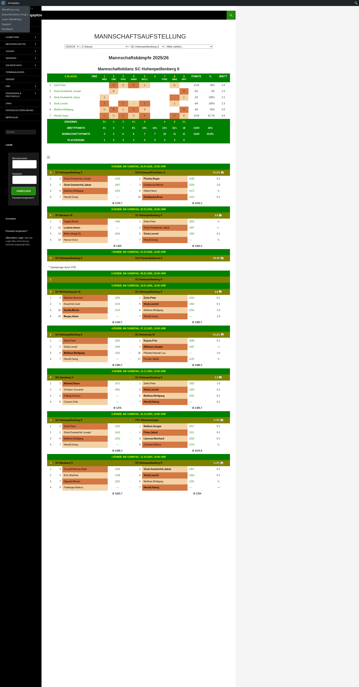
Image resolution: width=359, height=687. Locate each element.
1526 (191, 184)
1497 (191, 346)
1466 (117, 221)
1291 (117, 190)
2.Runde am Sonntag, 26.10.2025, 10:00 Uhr (138, 414)
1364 (191, 233)
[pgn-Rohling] (222, 172)
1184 (117, 233)
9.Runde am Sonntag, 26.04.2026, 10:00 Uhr (138, 166)
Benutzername (19, 158)
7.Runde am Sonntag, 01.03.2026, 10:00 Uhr (138, 252)
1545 (191, 178)
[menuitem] (3, 3)
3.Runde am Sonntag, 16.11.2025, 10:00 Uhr (139, 371)
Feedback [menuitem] (7, 28)
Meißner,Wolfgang (63, 109)
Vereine (10, 79)
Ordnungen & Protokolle (13, 95)
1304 (117, 469)
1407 (117, 184)
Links (8, 103)
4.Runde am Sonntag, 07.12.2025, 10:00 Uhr (138, 328)
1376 (191, 444)
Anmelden (11, 218)
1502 (191, 221)
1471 (117, 383)
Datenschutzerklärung (19, 110)
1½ (133, 121)
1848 (191, 340)
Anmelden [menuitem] (14, 2)
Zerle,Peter (60, 85)
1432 (117, 178)
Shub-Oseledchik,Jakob (67, 97)
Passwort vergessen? (23, 198)
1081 (117, 389)
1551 (191, 432)
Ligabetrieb (12, 37)
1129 (117, 310)
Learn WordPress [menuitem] (12, 19)
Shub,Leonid (60, 103)
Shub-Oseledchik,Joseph (67, 91)
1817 (191, 426)
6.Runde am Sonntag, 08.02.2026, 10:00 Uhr (138, 273)
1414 (117, 304)
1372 (191, 190)
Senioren (11, 58)
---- (117, 197)
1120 (191, 359)
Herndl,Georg (61, 115)
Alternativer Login (15, 238)
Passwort (17, 174)
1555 (191, 438)
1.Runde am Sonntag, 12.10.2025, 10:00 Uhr (138, 457)
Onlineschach (14, 65)
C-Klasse (71, 76)
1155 (117, 481)
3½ (104, 121)
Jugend (10, 51)
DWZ (8, 86)
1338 (117, 475)
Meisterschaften (16, 44)
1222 (191, 197)
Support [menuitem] (6, 24)
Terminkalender (15, 72)
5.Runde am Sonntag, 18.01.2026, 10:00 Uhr (138, 285)
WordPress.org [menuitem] (10, 9)
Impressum (12, 117)
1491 (117, 297)
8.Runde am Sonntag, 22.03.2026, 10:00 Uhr (138, 209)
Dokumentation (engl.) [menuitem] (15, 14)
